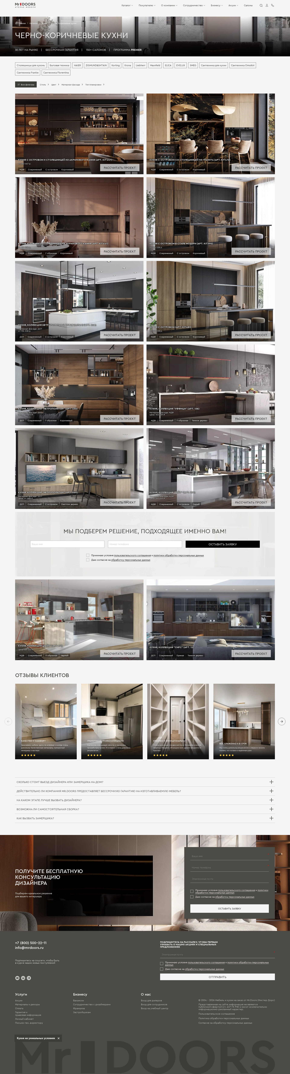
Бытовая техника (59, 65)
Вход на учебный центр (154, 1008)
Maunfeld (155, 65)
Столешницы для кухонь (31, 65)
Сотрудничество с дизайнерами (92, 1004)
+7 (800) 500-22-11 (31, 942)
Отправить (217, 976)
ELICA (168, 65)
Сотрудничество (193, 5)
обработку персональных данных (130, 560)
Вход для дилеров (151, 1000)
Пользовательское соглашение (216, 1014)
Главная (22, 23)
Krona (127, 65)
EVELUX (180, 65)
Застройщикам (82, 1012)
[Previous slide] (8, 721)
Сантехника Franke (28, 72)
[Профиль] (267, 5)
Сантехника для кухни (213, 65)
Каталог (126, 5)
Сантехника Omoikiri (242, 65)
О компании (168, 5)
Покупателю (146, 5)
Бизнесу (215, 5)
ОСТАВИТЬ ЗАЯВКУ (223, 544)
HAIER (77, 65)
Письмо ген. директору (29, 1023)
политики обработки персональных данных (178, 555)
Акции (232, 5)
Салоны (248, 5)
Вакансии (78, 1000)
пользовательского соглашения (132, 555)
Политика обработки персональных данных (223, 1018)
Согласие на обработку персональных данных (225, 1023)
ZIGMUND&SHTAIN (96, 65)
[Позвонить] (272, 5)
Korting (115, 65)
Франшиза (79, 1008)
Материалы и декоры (27, 1004)
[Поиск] (261, 5)
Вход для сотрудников (154, 1004)
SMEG (193, 65)
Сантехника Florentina (56, 72)
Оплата (19, 1008)
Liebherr (140, 65)
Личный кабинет (24, 1019)
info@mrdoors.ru (29, 947)
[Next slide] (281, 721)
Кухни (44, 23)
